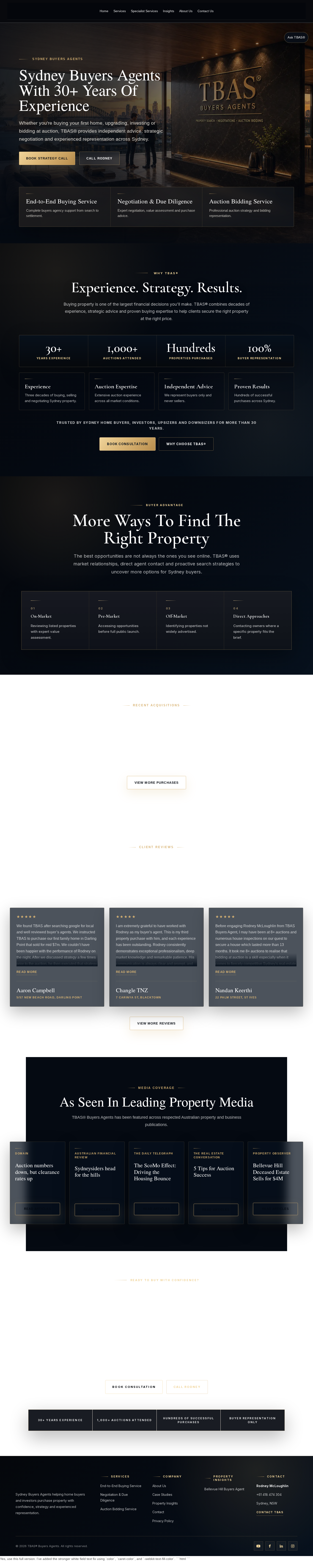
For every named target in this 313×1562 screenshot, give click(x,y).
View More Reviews (156, 1023)
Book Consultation (127, 444)
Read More (26, 972)
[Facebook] (270, 1546)
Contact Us (206, 11)
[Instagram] (292, 1546)
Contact (158, 1512)
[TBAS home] (39, 11)
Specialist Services (144, 11)
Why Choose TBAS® (186, 444)
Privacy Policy (163, 1521)
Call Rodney (99, 158)
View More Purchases (156, 783)
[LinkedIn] (281, 1546)
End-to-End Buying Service (120, 1486)
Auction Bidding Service (118, 1509)
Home (104, 11)
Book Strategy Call (47, 158)
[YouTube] (258, 1546)
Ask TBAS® (296, 37)
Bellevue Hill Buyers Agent (224, 1489)
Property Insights (165, 1503)
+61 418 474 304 (269, 1494)
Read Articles (37, 1209)
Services (119, 11)
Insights (168, 11)
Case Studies (162, 1494)
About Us (185, 11)
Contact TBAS (269, 1512)
